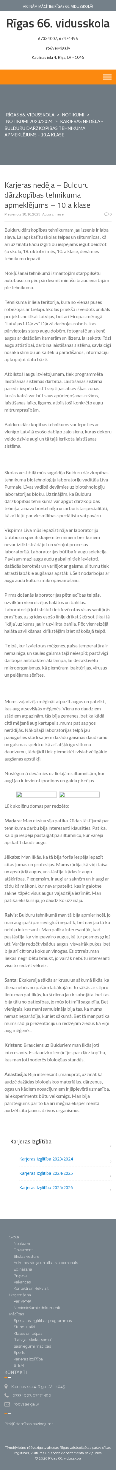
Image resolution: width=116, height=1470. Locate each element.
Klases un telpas (28, 1333)
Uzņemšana (20, 1295)
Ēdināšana (23, 1269)
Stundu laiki (24, 1327)
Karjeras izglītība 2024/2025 (46, 1173)
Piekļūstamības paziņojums (28, 1424)
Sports (19, 1352)
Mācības (16, 1314)
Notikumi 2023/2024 (29, 121)
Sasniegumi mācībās (32, 1346)
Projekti (20, 1275)
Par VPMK (22, 1301)
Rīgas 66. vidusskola (58, 23)
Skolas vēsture (26, 1256)
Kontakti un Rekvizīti (31, 1288)
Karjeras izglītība (28, 1359)
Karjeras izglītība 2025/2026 (46, 1187)
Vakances (22, 1282)
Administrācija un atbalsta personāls (46, 1262)
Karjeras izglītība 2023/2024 (46, 1159)
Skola (14, 1237)
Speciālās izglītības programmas (43, 1320)
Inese (59, 214)
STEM (19, 1365)
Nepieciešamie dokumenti (37, 1308)
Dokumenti (24, 1250)
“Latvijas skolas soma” (33, 1339)
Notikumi (73, 114)
